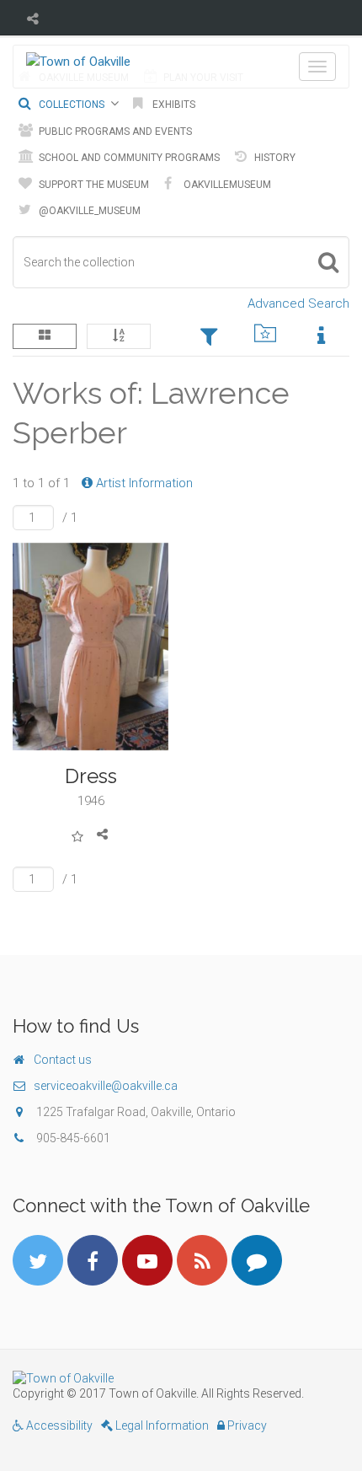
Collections (70, 104)
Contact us (63, 1059)
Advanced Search (298, 303)
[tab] (209, 338)
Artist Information (143, 483)
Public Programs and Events (114, 131)
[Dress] (90, 647)
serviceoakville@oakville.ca (106, 1086)
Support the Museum (92, 185)
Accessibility (58, 1425)
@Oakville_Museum (88, 211)
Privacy (246, 1425)
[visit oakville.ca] (181, 1378)
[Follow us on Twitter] (38, 1260)
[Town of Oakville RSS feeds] (202, 1260)
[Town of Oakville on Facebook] (92, 1260)
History (273, 158)
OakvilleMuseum (226, 185)
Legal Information (161, 1425)
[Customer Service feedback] (257, 1260)
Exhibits (172, 104)
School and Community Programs (128, 158)
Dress (91, 776)
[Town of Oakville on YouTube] (147, 1260)
